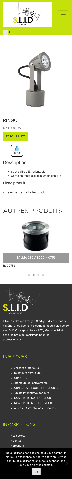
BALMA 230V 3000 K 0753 (36, 257)
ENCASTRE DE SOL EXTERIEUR (32, 398)
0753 (9, 265)
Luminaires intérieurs (26, 367)
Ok (36, 471)
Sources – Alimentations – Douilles (34, 408)
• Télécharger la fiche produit (25, 192)
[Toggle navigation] (63, 14)
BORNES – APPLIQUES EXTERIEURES (35, 387)
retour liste (15, 136)
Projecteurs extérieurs (27, 372)
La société (19, 435)
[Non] (67, 463)
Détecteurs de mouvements (30, 382)
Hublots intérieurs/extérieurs (31, 392)
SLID (27, 14)
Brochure (18, 445)
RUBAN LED (20, 377)
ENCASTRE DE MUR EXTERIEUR (32, 403)
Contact (17, 440)
